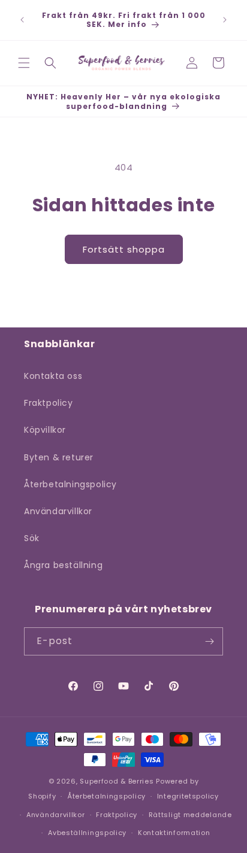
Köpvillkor (45, 430)
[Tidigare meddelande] (22, 20)
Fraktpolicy (48, 403)
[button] (24, 63)
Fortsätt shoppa (124, 249)
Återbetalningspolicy (70, 484)
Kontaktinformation (174, 832)
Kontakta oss (53, 376)
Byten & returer (59, 457)
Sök (32, 538)
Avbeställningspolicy (87, 832)
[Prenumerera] (209, 641)
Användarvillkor (58, 511)
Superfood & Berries (116, 781)
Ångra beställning (63, 565)
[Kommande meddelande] (225, 20)
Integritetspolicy (188, 796)
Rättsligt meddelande (190, 814)
